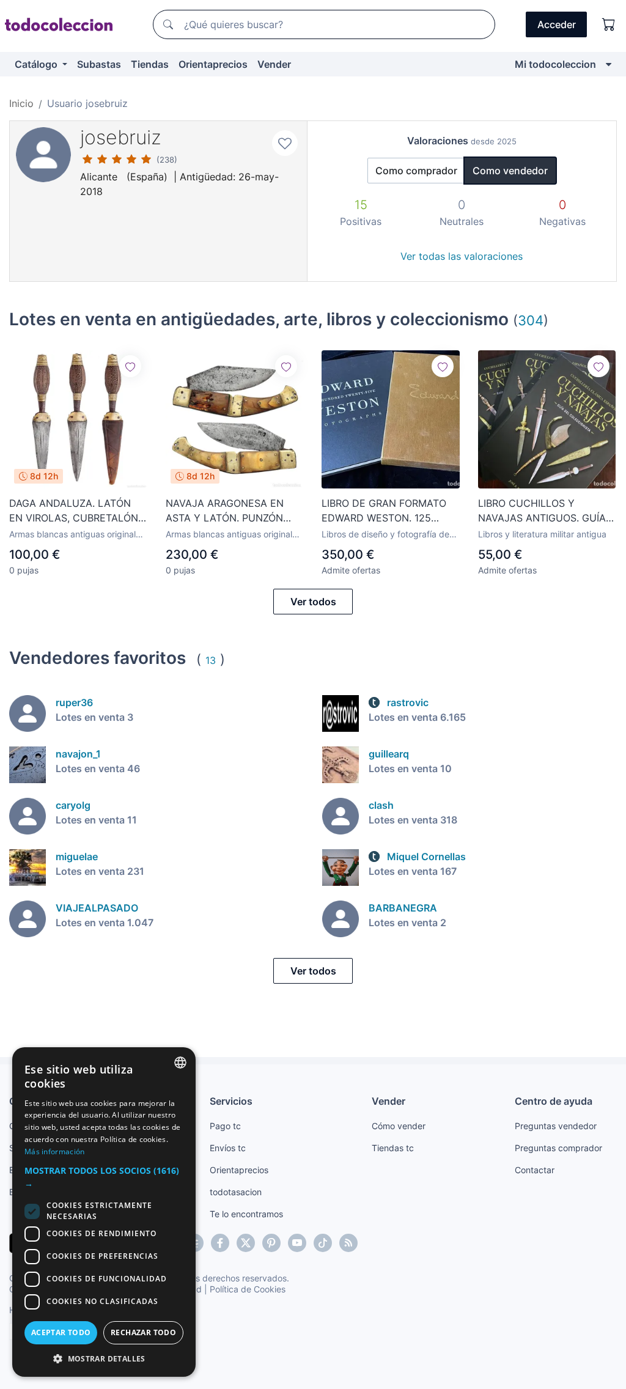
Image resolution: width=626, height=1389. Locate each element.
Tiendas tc (393, 1148)
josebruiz (120, 137)
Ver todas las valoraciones (461, 256)
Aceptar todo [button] (61, 1332)
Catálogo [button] (37, 64)
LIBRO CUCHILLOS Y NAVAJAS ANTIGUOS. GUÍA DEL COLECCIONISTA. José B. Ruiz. (542, 511)
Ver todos (313, 601)
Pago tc (225, 1126)
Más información (54, 1151)
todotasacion (236, 1192)
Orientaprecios (213, 64)
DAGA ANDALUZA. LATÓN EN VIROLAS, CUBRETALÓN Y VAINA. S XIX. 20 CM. (73, 511)
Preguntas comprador (558, 1148)
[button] (103, 1177)
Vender (274, 64)
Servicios (231, 1101)
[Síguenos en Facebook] (220, 1243)
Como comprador (416, 170)
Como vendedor (510, 170)
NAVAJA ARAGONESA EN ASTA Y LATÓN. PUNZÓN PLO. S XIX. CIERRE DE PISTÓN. (225, 511)
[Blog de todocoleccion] (348, 1243)
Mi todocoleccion (555, 64)
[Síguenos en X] (246, 1243)
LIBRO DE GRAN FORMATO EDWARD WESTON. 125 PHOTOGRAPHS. (384, 511)
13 (210, 660)
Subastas (99, 64)
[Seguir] (130, 366)
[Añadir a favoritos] (285, 143)
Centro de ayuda (553, 1101)
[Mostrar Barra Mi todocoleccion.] (608, 64)
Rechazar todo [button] (143, 1332)
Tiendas (150, 64)
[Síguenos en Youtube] (297, 1243)
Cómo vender (398, 1126)
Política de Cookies (247, 1289)
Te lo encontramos (246, 1214)
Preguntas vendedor (556, 1126)
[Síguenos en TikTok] (323, 1243)
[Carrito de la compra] (609, 24)
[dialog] (104, 1212)
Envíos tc (228, 1148)
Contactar (534, 1170)
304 (530, 320)
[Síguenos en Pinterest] (271, 1243)
